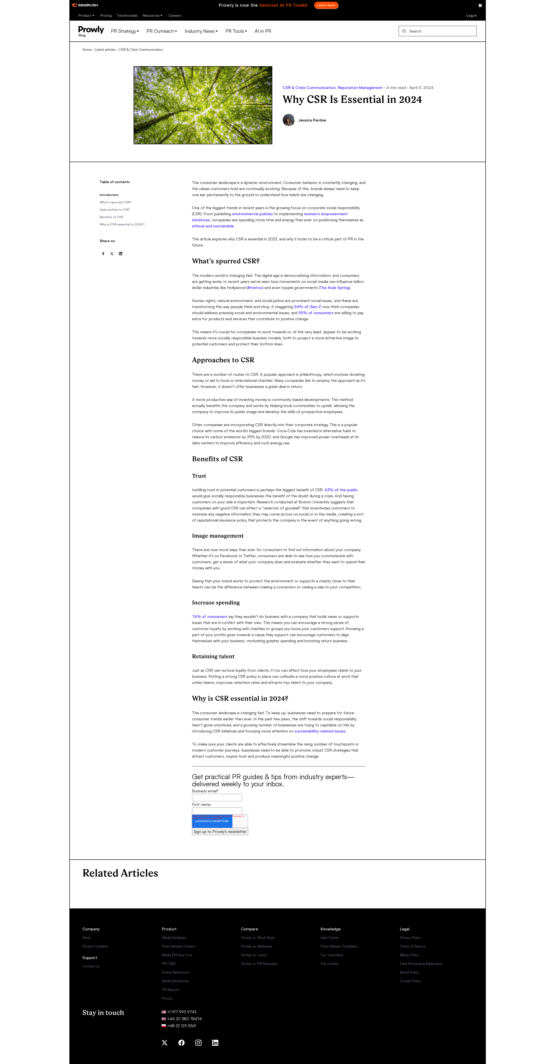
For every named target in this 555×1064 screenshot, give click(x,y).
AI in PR (263, 31)
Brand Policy (409, 972)
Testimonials (127, 15)
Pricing (106, 15)
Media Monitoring (175, 981)
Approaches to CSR (114, 209)
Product (85, 15)
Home (87, 49)
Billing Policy (409, 955)
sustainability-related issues (320, 731)
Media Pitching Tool (177, 955)
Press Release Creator (178, 946)
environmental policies (252, 213)
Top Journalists (331, 955)
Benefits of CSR (111, 217)
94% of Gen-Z (307, 306)
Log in (472, 15)
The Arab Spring (334, 287)
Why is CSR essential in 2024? (122, 224)
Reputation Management (360, 87)
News (86, 937)
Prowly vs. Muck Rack (257, 937)
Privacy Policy (410, 937)
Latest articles (105, 49)
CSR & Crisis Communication (141, 49)
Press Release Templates (339, 946)
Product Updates (95, 946)
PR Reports (170, 989)
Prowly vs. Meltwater (257, 946)
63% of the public (341, 489)
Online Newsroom (175, 972)
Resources (151, 15)
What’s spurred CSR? (115, 202)
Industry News (200, 31)
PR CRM (168, 963)
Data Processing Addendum (421, 963)
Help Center (329, 937)
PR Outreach (160, 31)
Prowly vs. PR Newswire (259, 963)
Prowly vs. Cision (254, 955)
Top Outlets (329, 963)
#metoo (254, 287)
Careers (174, 15)
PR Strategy (123, 31)
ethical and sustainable (213, 225)
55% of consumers (316, 312)
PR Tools (234, 31)
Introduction (109, 195)
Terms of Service (413, 946)
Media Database (174, 937)
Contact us (90, 966)
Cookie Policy (410, 981)
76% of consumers (209, 616)
